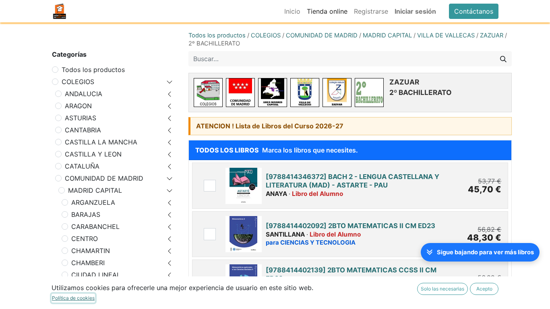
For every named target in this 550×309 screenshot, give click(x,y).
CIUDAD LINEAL (95, 275)
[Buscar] (503, 58)
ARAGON (78, 106)
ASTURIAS (80, 118)
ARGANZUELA (93, 202)
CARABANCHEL (95, 226)
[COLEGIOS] (208, 92)
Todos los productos (93, 70)
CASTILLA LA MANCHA (101, 142)
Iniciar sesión (415, 11)
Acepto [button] (484, 289)
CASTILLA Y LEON (93, 154)
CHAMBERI (88, 263)
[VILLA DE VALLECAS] (304, 92)
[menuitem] (292, 11)
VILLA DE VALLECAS (446, 35)
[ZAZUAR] (337, 92)
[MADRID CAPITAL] (272, 92)
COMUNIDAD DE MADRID (104, 178)
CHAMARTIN (90, 251)
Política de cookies (73, 298)
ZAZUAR (491, 35)
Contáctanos (473, 11)
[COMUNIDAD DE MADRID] (240, 92)
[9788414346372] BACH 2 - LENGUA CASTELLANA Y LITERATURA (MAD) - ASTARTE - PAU (352, 181)
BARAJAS (85, 214)
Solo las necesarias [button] (442, 289)
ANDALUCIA (83, 94)
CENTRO (84, 239)
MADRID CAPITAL (95, 190)
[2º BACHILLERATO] (369, 92)
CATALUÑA (82, 166)
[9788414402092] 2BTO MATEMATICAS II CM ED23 (350, 226)
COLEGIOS (78, 82)
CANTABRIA (83, 130)
